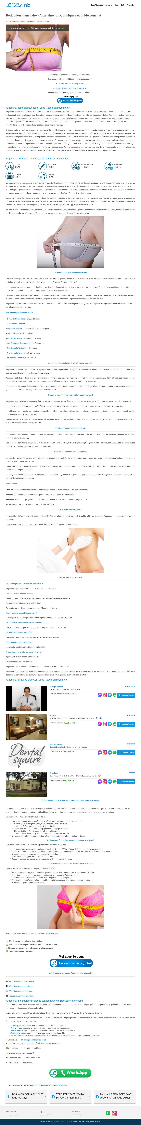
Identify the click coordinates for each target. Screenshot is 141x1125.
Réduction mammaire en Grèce (21, 991)
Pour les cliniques (44, 1115)
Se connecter (76, 1115)
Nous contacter (11, 1112)
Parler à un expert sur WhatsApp (71, 88)
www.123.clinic (60, 1122)
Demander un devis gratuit (70, 84)
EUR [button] (122, 5)
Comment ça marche (12, 1115)
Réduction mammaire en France (21, 986)
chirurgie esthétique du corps (34, 1040)
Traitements (76, 1112)
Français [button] (130, 5)
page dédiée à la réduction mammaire (45, 1043)
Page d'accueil (10, 21)
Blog (116, 5)
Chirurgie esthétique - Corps (22, 21)
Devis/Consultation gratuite (101, 5)
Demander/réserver (126, 695)
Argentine (46, 21)
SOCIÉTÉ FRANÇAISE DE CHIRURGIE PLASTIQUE (48, 1085)
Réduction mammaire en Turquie (21, 996)
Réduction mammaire (36, 21)
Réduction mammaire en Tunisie (21, 981)
